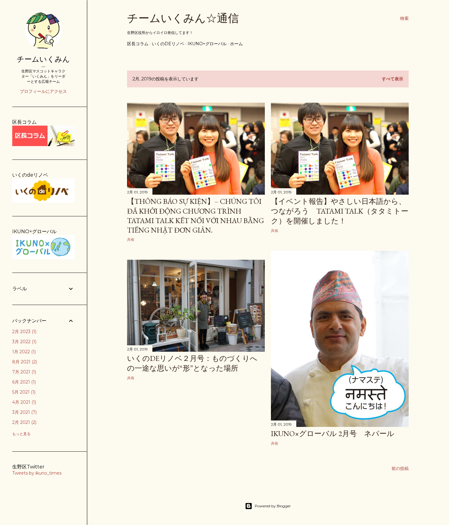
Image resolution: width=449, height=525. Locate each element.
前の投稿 (400, 468)
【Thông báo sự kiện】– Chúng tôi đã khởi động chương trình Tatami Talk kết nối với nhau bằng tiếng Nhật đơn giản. (195, 215)
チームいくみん (43, 59)
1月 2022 (23, 351)
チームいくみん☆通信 (183, 18)
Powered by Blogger (273, 506)
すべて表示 (392, 79)
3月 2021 (23, 412)
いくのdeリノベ (168, 43)
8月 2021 (24, 362)
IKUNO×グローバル (207, 43)
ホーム (236, 43)
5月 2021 (23, 392)
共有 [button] (130, 239)
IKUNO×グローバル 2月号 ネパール (332, 433)
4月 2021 (23, 402)
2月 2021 (23, 422)
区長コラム (137, 43)
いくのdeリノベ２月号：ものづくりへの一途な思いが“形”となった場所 (192, 363)
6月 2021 (23, 382)
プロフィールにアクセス (43, 91)
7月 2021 (23, 372)
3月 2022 (23, 341)
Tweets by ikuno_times (36, 473)
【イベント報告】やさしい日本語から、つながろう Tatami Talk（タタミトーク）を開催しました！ (339, 211)
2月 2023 (23, 331)
